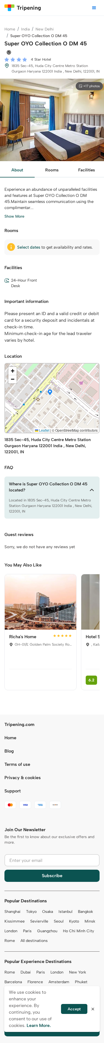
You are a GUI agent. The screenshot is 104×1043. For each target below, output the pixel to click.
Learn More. (39, 1025)
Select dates (28, 247)
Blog (9, 751)
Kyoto (74, 921)
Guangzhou (47, 931)
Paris (27, 931)
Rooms (52, 170)
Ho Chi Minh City (78, 931)
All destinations (34, 940)
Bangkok (85, 911)
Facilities (86, 170)
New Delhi (44, 29)
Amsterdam (59, 982)
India (25, 29)
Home (9, 29)
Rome (9, 940)
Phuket (81, 982)
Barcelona (13, 982)
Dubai (26, 972)
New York (77, 972)
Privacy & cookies (22, 777)
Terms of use (17, 764)
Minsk (90, 921)
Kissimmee (14, 921)
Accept (74, 1009)
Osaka (47, 911)
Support (12, 791)
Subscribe (52, 875)
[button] (50, 392)
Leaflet (43, 430)
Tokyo (31, 911)
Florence (35, 982)
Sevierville (39, 921)
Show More (14, 216)
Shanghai (12, 911)
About (17, 170)
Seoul (59, 921)
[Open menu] (94, 7)
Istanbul (65, 911)
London (10, 931)
